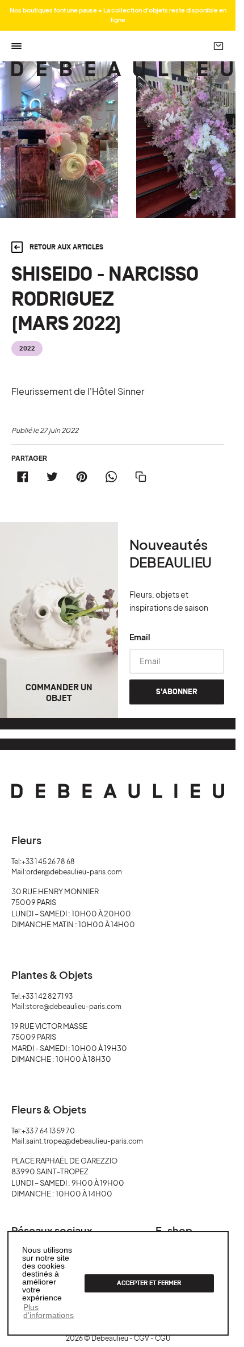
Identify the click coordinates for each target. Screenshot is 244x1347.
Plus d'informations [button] (48, 1311)
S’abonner (176, 692)
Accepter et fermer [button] (149, 1283)
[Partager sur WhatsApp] (111, 476)
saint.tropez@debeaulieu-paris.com (84, 1141)
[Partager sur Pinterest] (81, 476)
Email (139, 637)
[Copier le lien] (140, 476)
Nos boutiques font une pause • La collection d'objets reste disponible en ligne (118, 14)
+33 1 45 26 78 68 (48, 861)
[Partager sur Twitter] (52, 476)
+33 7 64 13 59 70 (48, 1131)
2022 (27, 348)
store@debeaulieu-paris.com (73, 1006)
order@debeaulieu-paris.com (74, 872)
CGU (162, 1338)
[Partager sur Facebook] (22, 476)
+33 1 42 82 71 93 (47, 996)
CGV (141, 1338)
